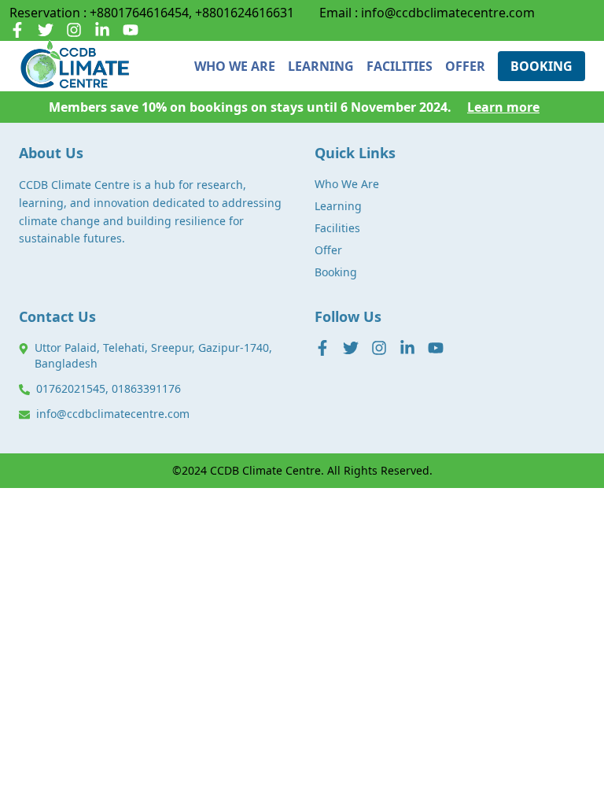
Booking (336, 271)
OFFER (465, 66)
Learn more (503, 107)
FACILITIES (399, 66)
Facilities (337, 227)
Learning (338, 205)
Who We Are (347, 183)
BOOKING (541, 66)
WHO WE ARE (234, 66)
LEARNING (321, 66)
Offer (328, 249)
